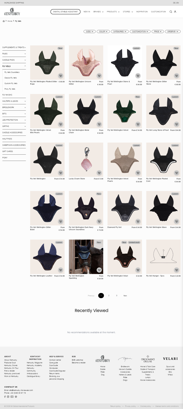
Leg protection (10, 120)
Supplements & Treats (13, 47)
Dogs (125, 380)
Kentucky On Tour (11, 368)
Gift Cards (7, 151)
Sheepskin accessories (14, 145)
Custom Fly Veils (11, 83)
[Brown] (110, 77)
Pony (4, 158)
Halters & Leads (125, 375)
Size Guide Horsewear (53, 366)
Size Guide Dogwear (57, 371)
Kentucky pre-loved (12, 373)
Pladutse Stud (10, 363)
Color (102, 31)
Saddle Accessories (12, 132)
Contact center (55, 360)
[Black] (110, 74)
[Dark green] (110, 123)
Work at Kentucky (11, 376)
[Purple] (77, 171)
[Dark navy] (113, 74)
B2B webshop (77, 360)
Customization (139, 31)
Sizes (88, 31)
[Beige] (110, 126)
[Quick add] (60, 75)
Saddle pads (8, 60)
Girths (5, 126)
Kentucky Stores (11, 365)
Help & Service (56, 356)
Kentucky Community (31, 369)
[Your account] (175, 11)
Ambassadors (32, 373)
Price (156, 31)
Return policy (115, 406)
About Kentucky (10, 360)
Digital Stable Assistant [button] (65, 12)
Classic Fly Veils (11, 78)
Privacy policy (130, 406)
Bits (4, 114)
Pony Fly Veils (10, 89)
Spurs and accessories (170, 367)
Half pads (7, 139)
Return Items (54, 373)
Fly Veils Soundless (12, 72)
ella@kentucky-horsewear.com (21, 390)
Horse (102, 366)
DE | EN (176, 3)
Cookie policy (145, 406)
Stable (102, 369)
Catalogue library (33, 376)
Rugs (4, 54)
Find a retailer (9, 371)
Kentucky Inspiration (35, 357)
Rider (103, 372)
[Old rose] (33, 126)
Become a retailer (79, 363)
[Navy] (39, 123)
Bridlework (8, 107)
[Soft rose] (71, 77)
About (7, 356)
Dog (102, 375)
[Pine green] (33, 123)
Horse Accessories (147, 380)
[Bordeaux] (39, 171)
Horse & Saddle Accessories (125, 370)
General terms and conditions (167, 406)
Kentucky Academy (34, 365)
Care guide (53, 363)
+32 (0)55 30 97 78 (18, 393)
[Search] (170, 11)
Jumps (147, 377)
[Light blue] (116, 123)
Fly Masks (7, 95)
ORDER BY (171, 31)
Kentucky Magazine (34, 363)
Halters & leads (10, 101)
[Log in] (175, 11)
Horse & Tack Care (147, 366)
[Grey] (116, 74)
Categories (118, 31)
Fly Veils (6, 66)
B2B (74, 356)
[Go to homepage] (12, 12)
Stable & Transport (147, 369)
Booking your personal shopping (56, 377)
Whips (170, 375)
